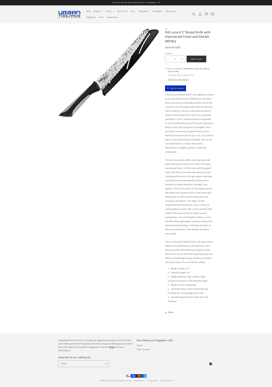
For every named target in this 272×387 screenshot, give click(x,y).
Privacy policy (152, 380)
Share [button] (171, 312)
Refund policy (139, 380)
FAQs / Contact (143, 349)
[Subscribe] (106, 363)
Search (140, 345)
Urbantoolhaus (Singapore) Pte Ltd (118, 380)
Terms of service (167, 380)
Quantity (168, 53)
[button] (98, 11)
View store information (178, 79)
